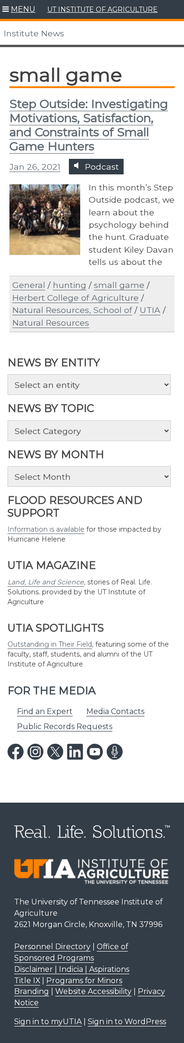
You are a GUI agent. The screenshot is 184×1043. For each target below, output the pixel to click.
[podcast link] (115, 752)
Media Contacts (115, 711)
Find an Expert (45, 711)
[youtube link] (95, 752)
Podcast (101, 167)
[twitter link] (55, 752)
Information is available (46, 529)
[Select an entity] (89, 384)
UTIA (150, 310)
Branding (31, 991)
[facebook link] (16, 752)
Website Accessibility (93, 991)
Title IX (27, 980)
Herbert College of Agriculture (75, 298)
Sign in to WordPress (127, 1021)
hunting (69, 285)
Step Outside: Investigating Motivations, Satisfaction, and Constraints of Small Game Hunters (88, 125)
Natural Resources (50, 323)
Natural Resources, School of (72, 310)
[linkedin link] (75, 752)
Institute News (34, 33)
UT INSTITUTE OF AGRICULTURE (102, 9)
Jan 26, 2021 (34, 167)
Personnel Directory (52, 946)
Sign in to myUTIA (48, 1021)
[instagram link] (35, 752)
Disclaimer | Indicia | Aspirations (71, 969)
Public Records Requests (64, 726)
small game (119, 285)
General (28, 285)
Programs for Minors (84, 980)
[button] (19, 9)
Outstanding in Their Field (50, 644)
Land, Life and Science (46, 582)
